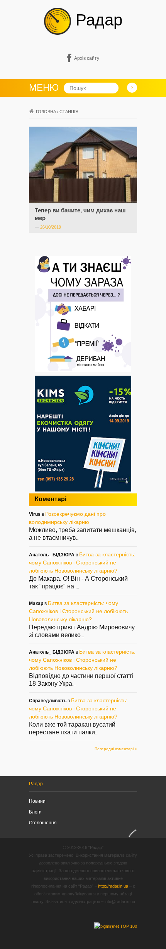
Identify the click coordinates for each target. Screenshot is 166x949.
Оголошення (43, 822)
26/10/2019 (50, 227)
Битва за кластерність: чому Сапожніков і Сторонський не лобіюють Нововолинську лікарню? (82, 562)
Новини (37, 801)
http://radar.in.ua (113, 886)
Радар (96, 20)
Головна (46, 111)
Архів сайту (86, 58)
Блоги (35, 812)
